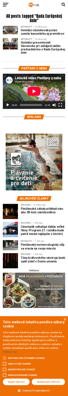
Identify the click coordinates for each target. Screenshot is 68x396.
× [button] (64, 319)
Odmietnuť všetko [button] (48, 381)
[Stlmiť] (54, 105)
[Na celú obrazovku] (60, 105)
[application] (34, 91)
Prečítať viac (10, 351)
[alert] (34, 356)
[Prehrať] (8, 105)
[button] (34, 390)
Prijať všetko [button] (16, 381)
